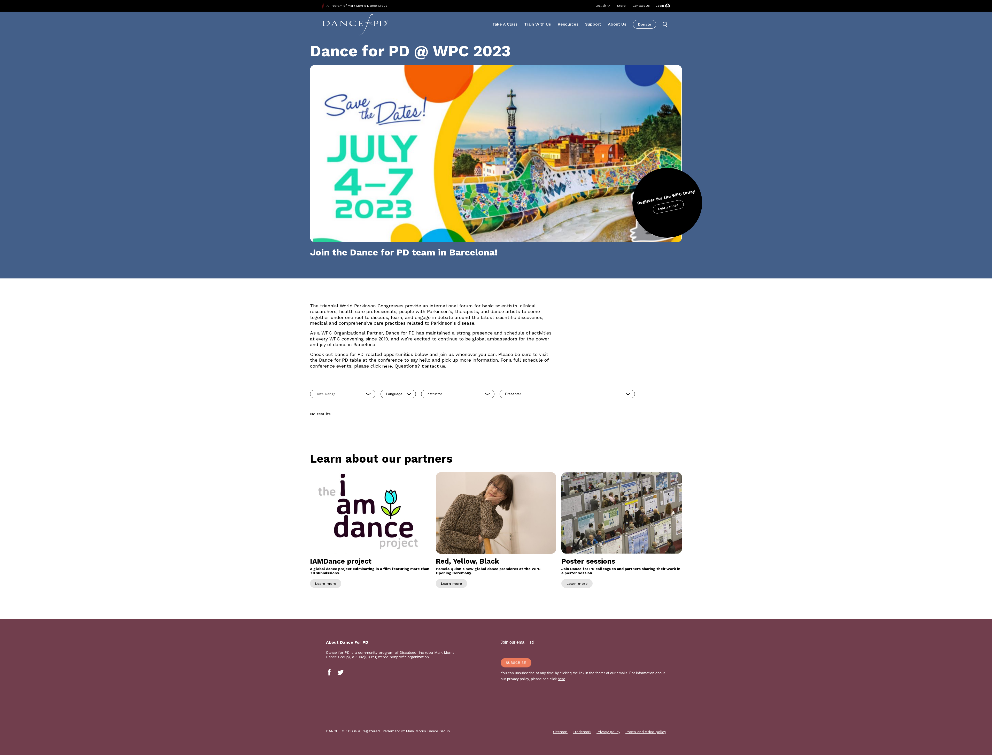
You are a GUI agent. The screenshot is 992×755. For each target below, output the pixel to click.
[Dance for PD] (355, 24)
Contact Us (641, 5)
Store (621, 5)
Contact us (433, 366)
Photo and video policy (645, 732)
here (387, 366)
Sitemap (560, 732)
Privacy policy (608, 732)
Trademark (582, 732)
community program (375, 652)
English (600, 5)
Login (660, 5)
